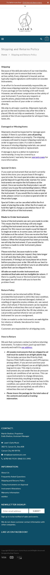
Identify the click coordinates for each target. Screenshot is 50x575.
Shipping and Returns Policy (13, 480)
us (22, 195)
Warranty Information (10, 492)
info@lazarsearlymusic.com (15, 454)
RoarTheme (14, 553)
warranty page (38, 157)
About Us (5, 472)
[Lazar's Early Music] (25, 22)
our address (26, 347)
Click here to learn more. (32, 2)
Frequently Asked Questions (13, 476)
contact (17, 195)
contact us (6, 247)
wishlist (4, 496)
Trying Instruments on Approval (14, 484)
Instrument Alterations (11, 488)
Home (4, 54)
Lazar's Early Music (21, 550)
